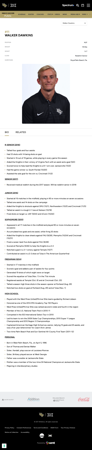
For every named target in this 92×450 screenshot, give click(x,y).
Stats (50, 14)
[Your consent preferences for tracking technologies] (4, 446)
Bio (7, 132)
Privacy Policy (9, 428)
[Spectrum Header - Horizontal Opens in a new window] (68, 5)
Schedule (21, 14)
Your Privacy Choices (68, 428)
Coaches (40, 14)
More (84, 14)
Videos (57, 14)
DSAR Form (54, 428)
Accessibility (25, 432)
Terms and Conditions (41, 428)
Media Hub (74, 14)
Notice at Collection (11, 432)
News (65, 14)
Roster (31, 14)
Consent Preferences (24, 428)
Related (21, 132)
